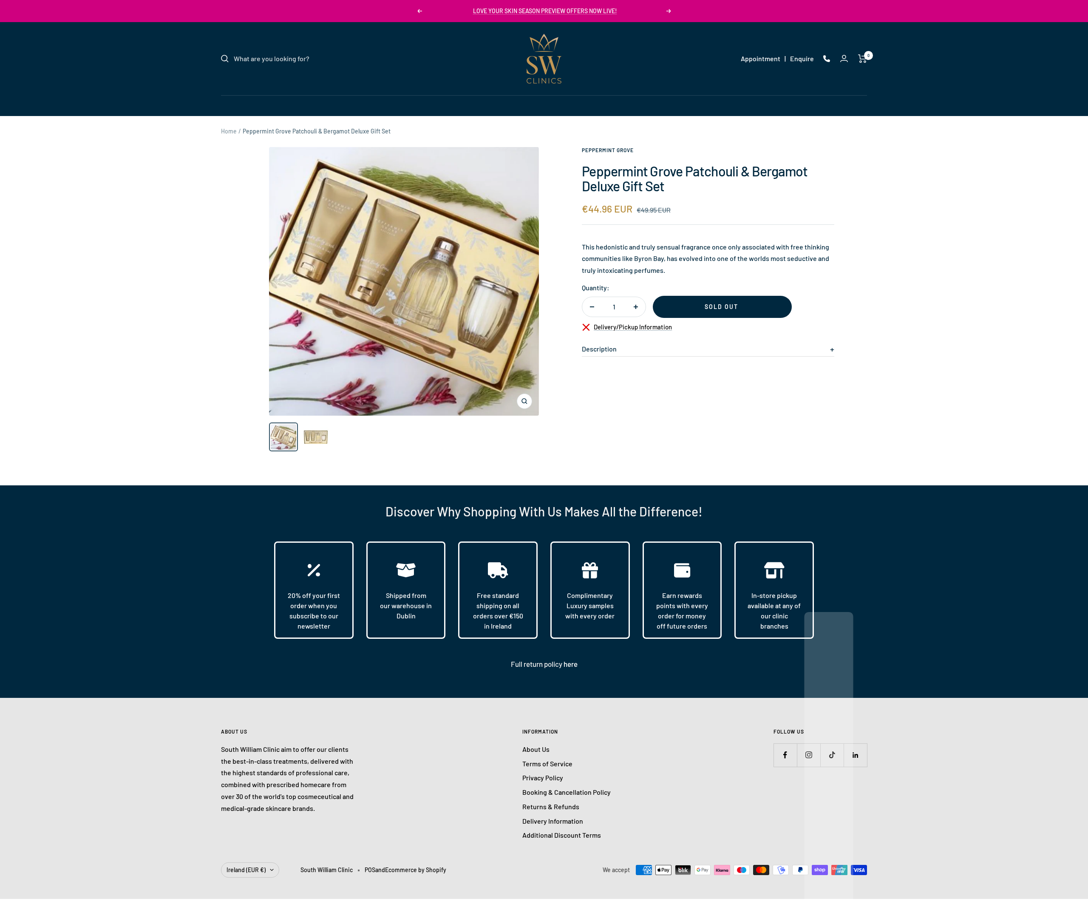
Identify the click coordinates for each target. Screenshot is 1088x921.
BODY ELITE (586, 105)
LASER (492, 105)
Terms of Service (547, 763)
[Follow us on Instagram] (808, 755)
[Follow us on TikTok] (832, 755)
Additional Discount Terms (561, 835)
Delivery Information (552, 821)
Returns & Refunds (550, 806)
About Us (536, 749)
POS (370, 869)
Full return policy (537, 664)
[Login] (844, 58)
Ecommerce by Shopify (415, 869)
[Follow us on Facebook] (785, 755)
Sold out (721, 306)
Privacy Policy (542, 778)
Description (599, 349)
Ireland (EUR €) (246, 869)
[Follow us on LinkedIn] (855, 755)
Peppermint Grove (608, 150)
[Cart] (862, 58)
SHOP (626, 105)
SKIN (461, 105)
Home (229, 131)
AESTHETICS (535, 105)
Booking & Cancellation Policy (566, 792)
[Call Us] (826, 59)
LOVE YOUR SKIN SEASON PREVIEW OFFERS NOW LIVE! (545, 10)
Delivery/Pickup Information (633, 327)
